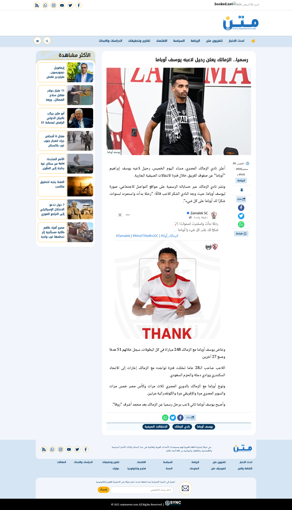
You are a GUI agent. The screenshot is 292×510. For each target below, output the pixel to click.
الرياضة (195, 40)
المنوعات (194, 468)
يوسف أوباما (205, 426)
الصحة (169, 468)
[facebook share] (241, 208)
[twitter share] (241, 216)
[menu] (37, 40)
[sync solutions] (172, 504)
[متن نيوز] (240, 23)
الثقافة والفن (245, 468)
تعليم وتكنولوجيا (137, 468)
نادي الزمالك (182, 426)
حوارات (115, 468)
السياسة (179, 40)
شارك (239, 199)
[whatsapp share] (241, 224)
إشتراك (103, 489)
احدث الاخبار (236, 40)
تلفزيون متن (214, 40)
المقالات (61, 462)
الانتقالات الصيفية (156, 426)
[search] (47, 40)
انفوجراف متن (218, 468)
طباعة (240, 233)
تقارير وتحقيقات (139, 40)
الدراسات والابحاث (110, 40)
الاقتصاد (161, 40)
